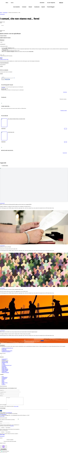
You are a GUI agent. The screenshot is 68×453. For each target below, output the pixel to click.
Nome (1, 390)
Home (1, 12)
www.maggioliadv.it (3, 414)
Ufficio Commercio (5, 368)
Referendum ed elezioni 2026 (57, 9)
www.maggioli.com (9, 412)
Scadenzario (36, 6)
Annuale (1, 35)
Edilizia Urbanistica (5, 369)
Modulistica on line (5, 362)
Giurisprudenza (4, 378)
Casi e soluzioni (46, 9)
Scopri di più (3, 87)
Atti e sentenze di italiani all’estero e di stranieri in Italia (16, 118)
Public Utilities (4, 367)
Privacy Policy (2, 416)
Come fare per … (14, 9)
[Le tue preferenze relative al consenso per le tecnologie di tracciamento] (5, 451)
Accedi (1, 66)
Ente (0, 395)
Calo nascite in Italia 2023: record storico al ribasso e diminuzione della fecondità (11, 289)
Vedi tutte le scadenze (63, 99)
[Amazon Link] (65, 128)
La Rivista (3, 364)
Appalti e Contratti (5, 370)
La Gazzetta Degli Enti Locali (6, 365)
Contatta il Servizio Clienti (4, 59)
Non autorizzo (8, 427)
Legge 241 (3, 384)
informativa (12, 425)
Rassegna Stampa (5, 382)
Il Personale (4, 366)
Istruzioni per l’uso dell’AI (6, 351)
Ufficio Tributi (4, 371)
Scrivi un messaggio (3, 404)
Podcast (3, 380)
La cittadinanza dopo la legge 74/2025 (26, 9)
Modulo (1, 57)
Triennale (5, 35)
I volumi (3, 363)
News (3, 376)
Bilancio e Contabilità (5, 372)
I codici (3, 383)
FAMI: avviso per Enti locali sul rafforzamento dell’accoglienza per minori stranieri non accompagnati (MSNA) (15, 204)
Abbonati (42, 340)
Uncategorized (5, 12)
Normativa (3, 379)
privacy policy (16, 406)
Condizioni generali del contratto (7, 350)
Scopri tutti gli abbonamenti (4, 62)
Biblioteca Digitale (5, 361)
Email (1, 393)
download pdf (2, 436)
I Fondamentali (38, 9)
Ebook (3, 381)
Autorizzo (2, 427)
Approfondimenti (4, 377)
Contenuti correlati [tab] (5, 165)
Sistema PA (4, 359)
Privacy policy (4, 349)
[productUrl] (4, 126)
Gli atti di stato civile (11, 132)
